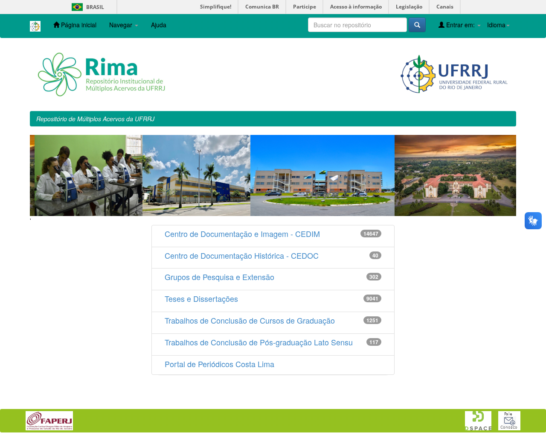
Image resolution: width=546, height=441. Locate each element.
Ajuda (158, 24)
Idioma (496, 24)
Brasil (86, 7)
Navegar (121, 24)
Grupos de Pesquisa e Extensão (219, 276)
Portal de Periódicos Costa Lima (219, 363)
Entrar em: (460, 24)
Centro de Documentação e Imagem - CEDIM (242, 233)
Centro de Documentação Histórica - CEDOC (242, 255)
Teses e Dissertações (201, 298)
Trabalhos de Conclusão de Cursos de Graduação (250, 320)
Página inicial (77, 24)
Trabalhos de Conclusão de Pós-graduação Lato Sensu (259, 342)
